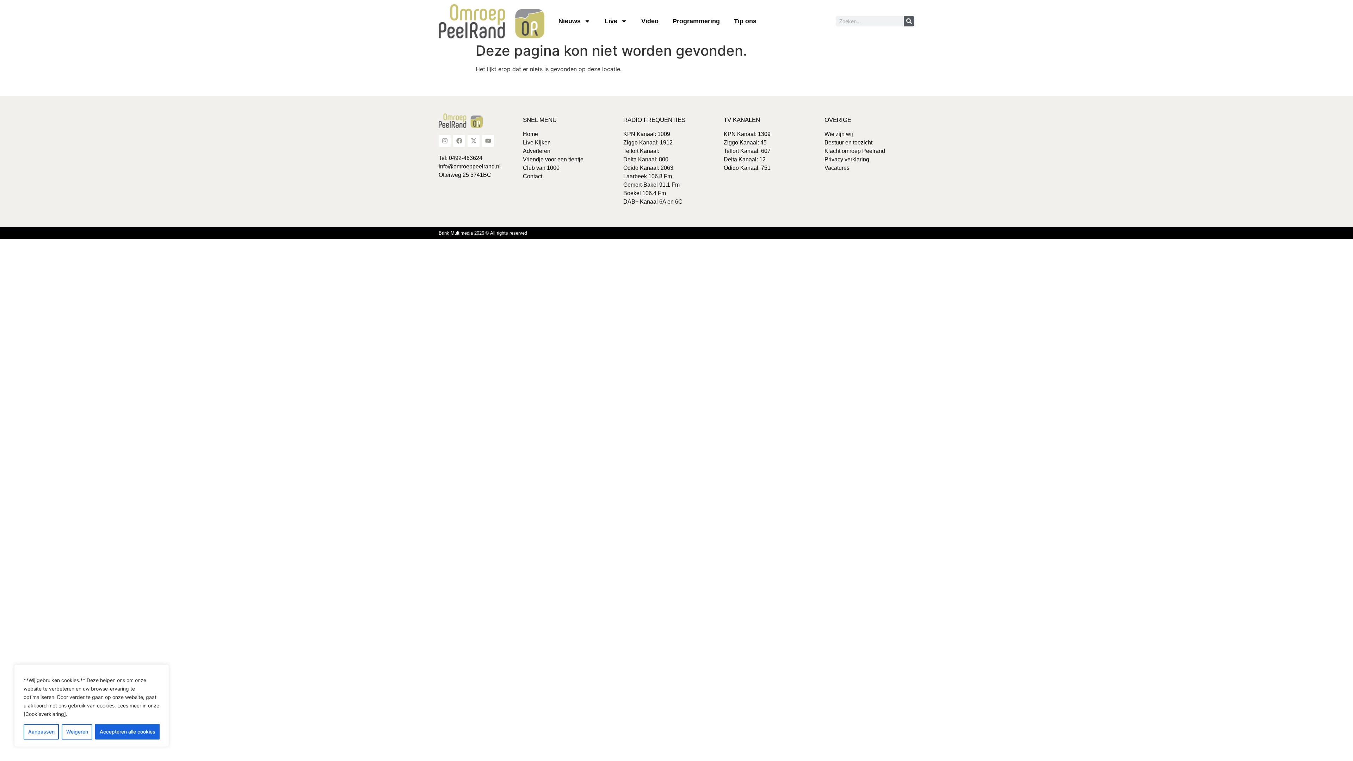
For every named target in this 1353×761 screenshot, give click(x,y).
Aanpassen (41, 732)
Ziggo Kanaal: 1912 (648, 143)
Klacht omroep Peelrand (854, 151)
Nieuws (569, 21)
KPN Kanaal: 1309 (747, 134)
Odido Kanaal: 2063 (648, 168)
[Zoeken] (909, 21)
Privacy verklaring (846, 159)
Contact (532, 176)
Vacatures (837, 168)
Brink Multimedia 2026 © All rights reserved (483, 233)
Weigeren (77, 732)
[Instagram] (445, 141)
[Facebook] (459, 141)
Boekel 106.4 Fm (644, 193)
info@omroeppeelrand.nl (470, 166)
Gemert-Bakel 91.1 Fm (651, 185)
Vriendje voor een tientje (553, 159)
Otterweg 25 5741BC (465, 175)
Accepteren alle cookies (127, 732)
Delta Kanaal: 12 (745, 159)
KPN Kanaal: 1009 (646, 134)
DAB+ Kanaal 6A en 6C (652, 202)
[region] (91, 705)
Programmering (696, 21)
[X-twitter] (474, 141)
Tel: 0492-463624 (460, 158)
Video (650, 21)
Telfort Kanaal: (641, 151)
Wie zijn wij (838, 134)
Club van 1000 (541, 168)
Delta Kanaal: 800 (645, 159)
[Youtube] (488, 141)
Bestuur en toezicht (848, 143)
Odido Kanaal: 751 (747, 168)
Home (530, 134)
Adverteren (536, 151)
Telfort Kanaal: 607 (747, 151)
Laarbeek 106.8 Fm (647, 176)
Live (611, 21)
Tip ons (745, 21)
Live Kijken (537, 143)
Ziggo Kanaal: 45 (745, 143)
